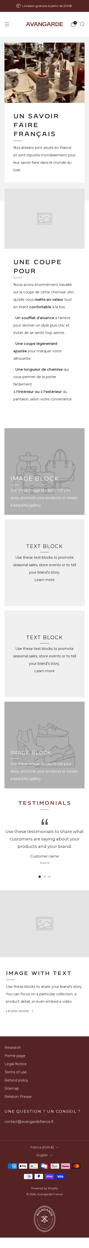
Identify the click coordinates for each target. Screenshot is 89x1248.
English (42, 1155)
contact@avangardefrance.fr (29, 1121)
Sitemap (11, 1088)
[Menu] (6, 24)
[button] (40, 877)
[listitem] (44, 6)
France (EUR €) (42, 1147)
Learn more (44, 580)
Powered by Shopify (44, 1188)
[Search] (82, 24)
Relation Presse (18, 1096)
